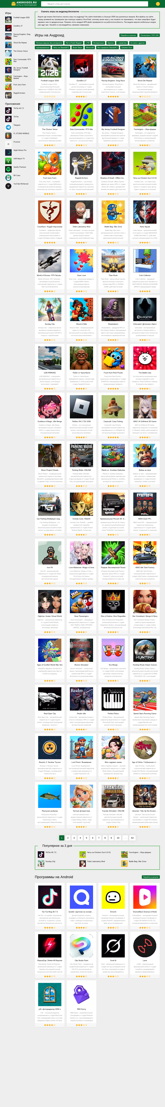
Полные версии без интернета (49, 43)
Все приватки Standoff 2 (107, 47)
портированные (42, 47)
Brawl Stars (77, 47)
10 (118, 838)
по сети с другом (137, 43)
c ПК (87, 43)
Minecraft (90, 47)
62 (132, 838)
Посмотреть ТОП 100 (150, 35)
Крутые (111, 43)
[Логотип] (24, 4)
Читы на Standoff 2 (61, 47)
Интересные (98, 43)
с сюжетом (122, 43)
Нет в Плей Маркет (74, 43)
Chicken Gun (126, 47)
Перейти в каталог (128, 35)
